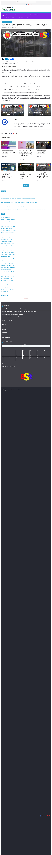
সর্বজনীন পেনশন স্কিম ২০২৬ (6, 285)
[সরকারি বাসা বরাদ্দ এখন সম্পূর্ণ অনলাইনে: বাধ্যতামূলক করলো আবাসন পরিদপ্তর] (8, 163)
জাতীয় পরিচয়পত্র (36, 14)
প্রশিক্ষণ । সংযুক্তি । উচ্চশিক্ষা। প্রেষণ (8, 254)
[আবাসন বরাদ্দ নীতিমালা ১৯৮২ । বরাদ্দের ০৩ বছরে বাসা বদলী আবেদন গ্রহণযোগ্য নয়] (43, 163)
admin (9, 27)
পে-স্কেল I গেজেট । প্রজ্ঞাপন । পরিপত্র (8, 248)
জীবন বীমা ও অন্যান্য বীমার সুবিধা (7, 241)
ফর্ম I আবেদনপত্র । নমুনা (5, 256)
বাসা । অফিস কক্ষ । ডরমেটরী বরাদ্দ (7, 263)
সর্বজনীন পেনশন (20, 17)
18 (16, 355)
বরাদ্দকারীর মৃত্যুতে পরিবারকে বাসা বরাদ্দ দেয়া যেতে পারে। (42, 152)
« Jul (2, 363)
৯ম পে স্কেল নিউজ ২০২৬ (5, 217)
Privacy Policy (4, 332)
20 (30, 355)
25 (16, 357)
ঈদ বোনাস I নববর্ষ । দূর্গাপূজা (6, 228)
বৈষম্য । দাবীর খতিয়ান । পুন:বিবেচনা (8, 267)
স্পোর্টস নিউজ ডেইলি (5, 291)
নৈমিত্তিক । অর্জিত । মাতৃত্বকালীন (7, 245)
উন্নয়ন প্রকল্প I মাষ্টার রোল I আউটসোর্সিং (8, 230)
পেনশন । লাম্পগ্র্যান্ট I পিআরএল (7, 250)
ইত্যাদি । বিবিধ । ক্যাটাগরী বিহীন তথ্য (8, 226)
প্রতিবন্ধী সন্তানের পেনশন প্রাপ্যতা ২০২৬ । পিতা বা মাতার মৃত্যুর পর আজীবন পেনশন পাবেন (20, 311)
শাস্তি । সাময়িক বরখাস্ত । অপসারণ (7, 276)
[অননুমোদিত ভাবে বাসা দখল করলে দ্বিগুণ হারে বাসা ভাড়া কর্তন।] (26, 163)
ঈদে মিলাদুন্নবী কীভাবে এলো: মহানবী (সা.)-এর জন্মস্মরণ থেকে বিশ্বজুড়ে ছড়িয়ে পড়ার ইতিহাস (18, 198)
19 (23, 355)
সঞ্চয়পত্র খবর (27, 17)
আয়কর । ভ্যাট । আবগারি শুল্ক (6, 222)
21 (37, 355)
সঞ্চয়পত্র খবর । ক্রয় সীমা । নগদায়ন (7, 280)
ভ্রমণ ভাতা (13, 17)
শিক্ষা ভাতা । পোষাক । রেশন (6, 278)
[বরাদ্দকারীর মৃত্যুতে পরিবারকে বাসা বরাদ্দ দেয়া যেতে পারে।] (43, 141)
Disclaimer (4, 329)
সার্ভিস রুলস (8, 17)
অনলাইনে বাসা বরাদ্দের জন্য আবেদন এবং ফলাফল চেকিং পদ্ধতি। (8, 152)
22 (44, 355)
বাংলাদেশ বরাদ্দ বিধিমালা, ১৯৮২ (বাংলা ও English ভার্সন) (12, 113)
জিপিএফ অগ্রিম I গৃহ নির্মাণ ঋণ (6, 239)
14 (37, 353)
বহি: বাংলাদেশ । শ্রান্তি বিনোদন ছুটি (7, 258)
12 (23, 353)
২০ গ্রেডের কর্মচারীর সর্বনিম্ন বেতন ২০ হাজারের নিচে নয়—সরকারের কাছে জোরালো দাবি (17, 195)
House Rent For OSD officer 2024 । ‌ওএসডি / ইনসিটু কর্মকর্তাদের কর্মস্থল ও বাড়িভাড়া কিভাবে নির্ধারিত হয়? (25, 154)
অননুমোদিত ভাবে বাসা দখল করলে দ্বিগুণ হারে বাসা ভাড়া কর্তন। (25, 175)
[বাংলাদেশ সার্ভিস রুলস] (3, 15)
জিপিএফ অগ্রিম (23, 14)
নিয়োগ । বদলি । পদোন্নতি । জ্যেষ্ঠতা (7, 243)
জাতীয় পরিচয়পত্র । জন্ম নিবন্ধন (6, 237)
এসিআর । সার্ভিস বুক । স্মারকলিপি (7, 232)
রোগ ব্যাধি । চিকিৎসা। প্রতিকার (6, 274)
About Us (4, 324)
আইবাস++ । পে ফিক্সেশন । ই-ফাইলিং (8, 219)
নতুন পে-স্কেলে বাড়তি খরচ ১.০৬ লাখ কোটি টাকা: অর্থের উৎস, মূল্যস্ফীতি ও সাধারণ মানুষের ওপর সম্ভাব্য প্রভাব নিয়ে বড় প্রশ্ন (23, 209)
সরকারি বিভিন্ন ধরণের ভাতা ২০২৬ (7, 282)
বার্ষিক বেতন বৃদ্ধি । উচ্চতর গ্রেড (7, 261)
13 (30, 353)
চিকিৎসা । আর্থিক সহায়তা (5, 235)
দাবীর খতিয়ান (16, 14)
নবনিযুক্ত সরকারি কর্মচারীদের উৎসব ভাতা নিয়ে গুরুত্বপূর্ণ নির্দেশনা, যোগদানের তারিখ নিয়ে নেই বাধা (19, 202)
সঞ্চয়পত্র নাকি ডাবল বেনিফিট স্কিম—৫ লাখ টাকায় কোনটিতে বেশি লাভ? (14, 206)
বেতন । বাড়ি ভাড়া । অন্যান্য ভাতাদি (7, 265)
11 (16, 353)
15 (44, 353)
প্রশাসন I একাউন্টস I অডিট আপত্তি (7, 252)
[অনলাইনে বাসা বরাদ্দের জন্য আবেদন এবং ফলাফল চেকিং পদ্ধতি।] (8, 141)
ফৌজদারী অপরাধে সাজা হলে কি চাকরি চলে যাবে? (14, 314)
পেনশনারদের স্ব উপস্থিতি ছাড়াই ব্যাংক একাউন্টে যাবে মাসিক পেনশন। (39, 113)
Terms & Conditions (6, 337)
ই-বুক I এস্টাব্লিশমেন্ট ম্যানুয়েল (6, 224)
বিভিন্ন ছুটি (30, 14)
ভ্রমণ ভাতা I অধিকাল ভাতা (6, 269)
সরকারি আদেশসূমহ (9, 14)
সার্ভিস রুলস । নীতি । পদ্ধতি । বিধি (7, 289)
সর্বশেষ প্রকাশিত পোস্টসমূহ (6, 287)
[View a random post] (48, 15)
